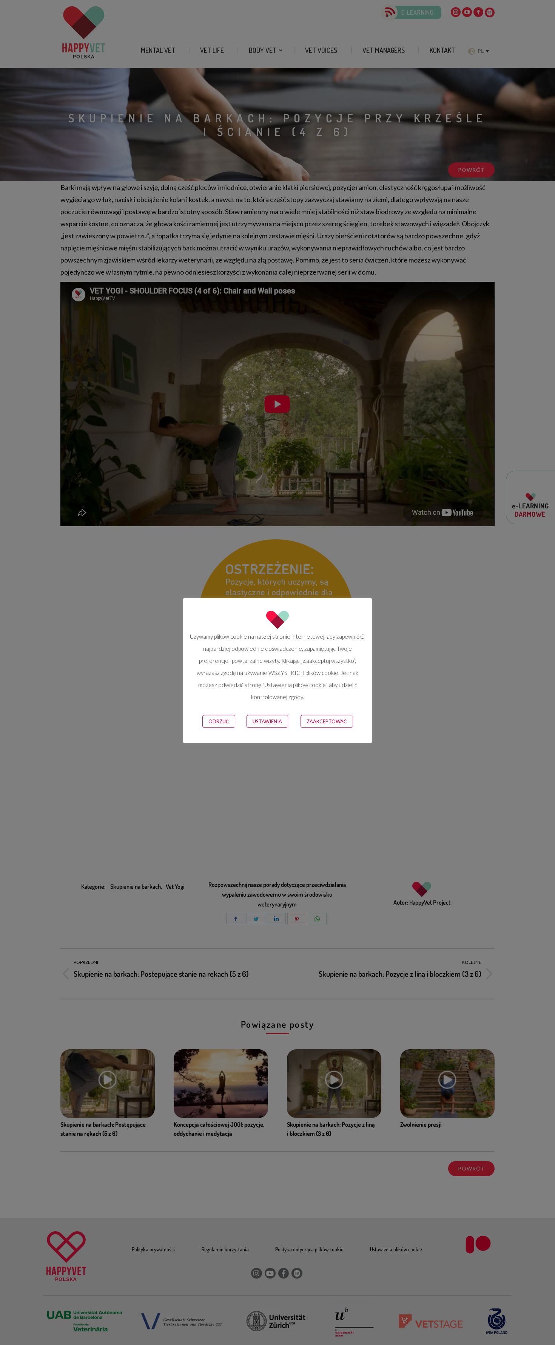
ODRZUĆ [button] (218, 721)
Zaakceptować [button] (327, 721)
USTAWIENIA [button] (267, 721)
